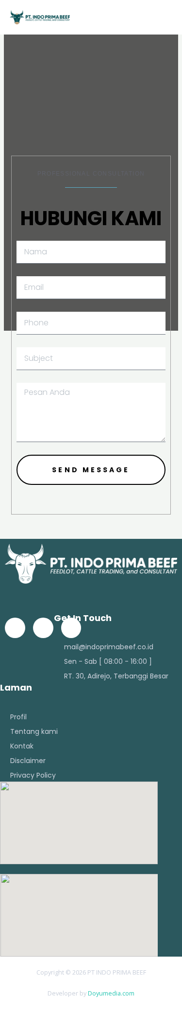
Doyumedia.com (111, 993)
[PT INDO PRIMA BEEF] (40, 17)
